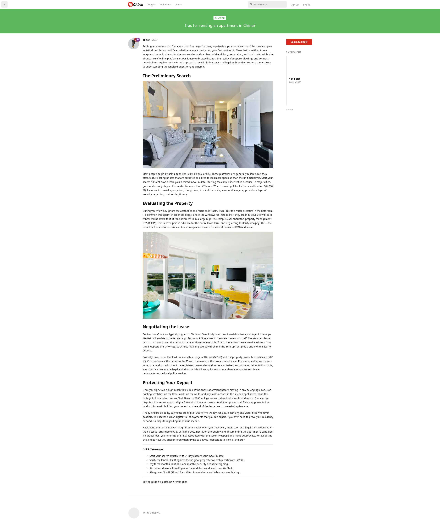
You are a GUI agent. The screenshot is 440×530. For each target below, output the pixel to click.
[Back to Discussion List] (4, 4)
